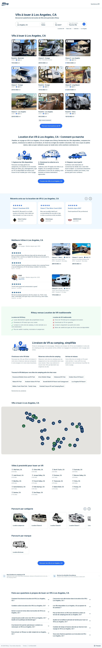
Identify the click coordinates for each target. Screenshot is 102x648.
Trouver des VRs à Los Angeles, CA (51, 181)
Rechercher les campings (18, 391)
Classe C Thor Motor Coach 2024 (51, 208)
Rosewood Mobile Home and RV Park (24, 377)
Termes (25, 645)
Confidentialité (32, 645)
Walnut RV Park (17, 381)
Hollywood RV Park (60, 377)
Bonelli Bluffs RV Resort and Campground (55, 381)
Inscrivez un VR (95, 4)
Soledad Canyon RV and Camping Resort (52, 386)
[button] (27, 24)
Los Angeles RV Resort (79, 381)
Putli (20, 275)
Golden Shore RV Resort (76, 377)
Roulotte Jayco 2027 (74, 208)
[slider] (17, 60)
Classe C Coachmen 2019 (21, 208)
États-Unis (68, 28)
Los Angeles (84, 28)
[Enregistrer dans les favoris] (34, 41)
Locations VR (61, 28)
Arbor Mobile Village (44, 377)
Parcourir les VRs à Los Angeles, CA (51, 563)
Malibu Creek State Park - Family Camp (24, 386)
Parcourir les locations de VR (51, 126)
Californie (76, 28)
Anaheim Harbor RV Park (32, 381)
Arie (20, 244)
